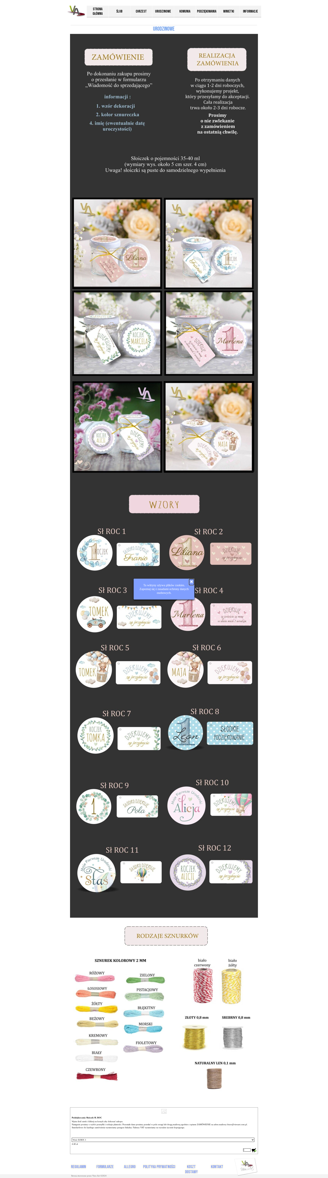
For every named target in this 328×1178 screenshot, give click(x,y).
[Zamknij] (191, 582)
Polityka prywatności (159, 1166)
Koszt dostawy (191, 1169)
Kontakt (217, 1166)
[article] (164, 1130)
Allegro (130, 1166)
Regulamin (78, 1166)
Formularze (105, 1166)
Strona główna (98, 11)
